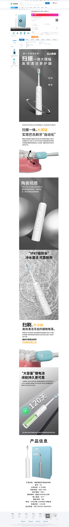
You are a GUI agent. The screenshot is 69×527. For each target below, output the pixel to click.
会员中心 (37, 0)
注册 (31, 0)
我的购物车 (55, 3)
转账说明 (19, 515)
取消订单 (40, 517)
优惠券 (23, 7)
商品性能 (12, 516)
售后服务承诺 (40, 516)
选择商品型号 (12, 515)
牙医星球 (42, 7)
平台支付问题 (33, 514)
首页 (19, 7)
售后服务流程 (40, 515)
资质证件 (38, 7)
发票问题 (19, 517)
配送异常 (26, 515)
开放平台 (57, 0)
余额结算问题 (33, 516)
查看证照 (57, 27)
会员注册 (12, 514)
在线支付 (19, 514)
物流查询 (26, 516)
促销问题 (33, 518)
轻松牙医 (46, 7)
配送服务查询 (26, 514)
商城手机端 (41, 0)
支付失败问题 (33, 515)
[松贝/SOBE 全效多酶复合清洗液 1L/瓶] (14, 58)
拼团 (27, 7)
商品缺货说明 (12, 518)
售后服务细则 (40, 514)
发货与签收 (26, 517)
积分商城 (31, 7)
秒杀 (25, 7)
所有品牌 (34, 7)
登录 (30, 0)
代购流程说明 (12, 517)
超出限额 (33, 517)
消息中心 (55, 0)
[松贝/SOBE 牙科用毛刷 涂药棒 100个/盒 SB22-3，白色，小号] (14, 48)
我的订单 (34, 0)
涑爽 (14, 42)
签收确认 (26, 518)
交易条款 (19, 516)
